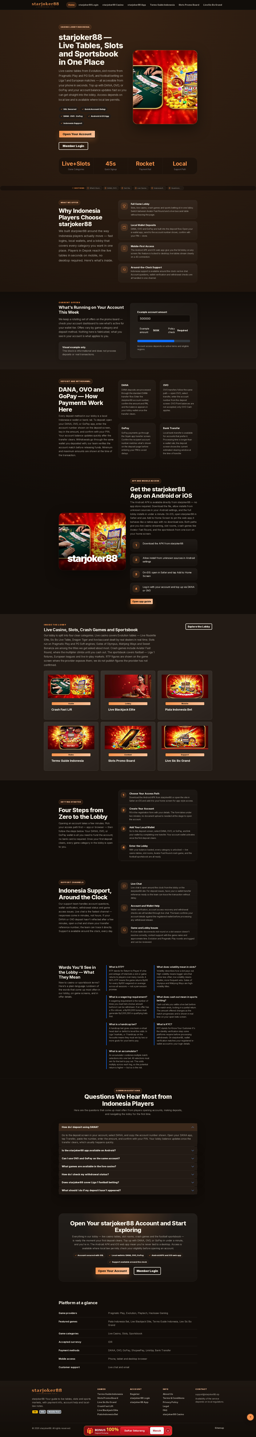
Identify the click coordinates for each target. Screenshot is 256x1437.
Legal (166, 1406)
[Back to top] (250, 1417)
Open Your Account (77, 134)
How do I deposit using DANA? (80, 1127)
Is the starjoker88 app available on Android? (89, 1150)
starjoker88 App (137, 5)
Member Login (73, 146)
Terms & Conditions (173, 1398)
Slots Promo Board (189, 5)
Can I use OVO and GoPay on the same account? (91, 1158)
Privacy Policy (170, 1402)
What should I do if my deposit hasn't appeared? (91, 1190)
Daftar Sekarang (134, 1430)
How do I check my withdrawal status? (85, 1174)
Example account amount (152, 312)
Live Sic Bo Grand (212, 5)
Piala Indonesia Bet (107, 1414)
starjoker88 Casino (113, 5)
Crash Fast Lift (105, 1406)
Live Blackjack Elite (107, 1410)
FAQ (165, 1410)
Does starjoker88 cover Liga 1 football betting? (90, 1182)
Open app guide (141, 601)
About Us (168, 1394)
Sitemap (219, 1428)
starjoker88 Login (88, 5)
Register (135, 1394)
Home (71, 5)
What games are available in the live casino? (89, 1166)
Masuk (157, 1430)
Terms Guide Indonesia (162, 5)
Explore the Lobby (199, 626)
